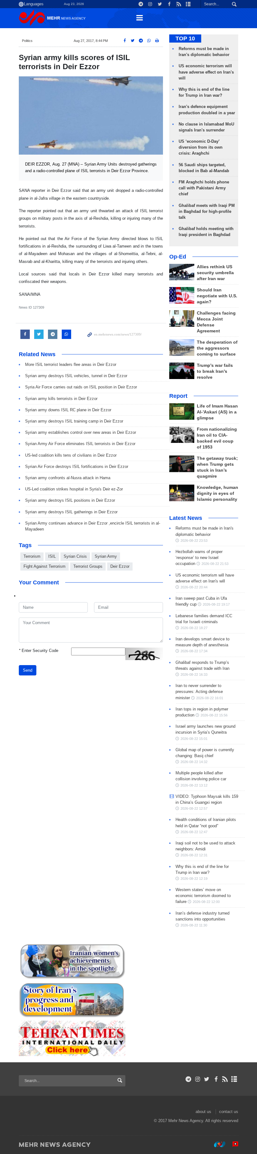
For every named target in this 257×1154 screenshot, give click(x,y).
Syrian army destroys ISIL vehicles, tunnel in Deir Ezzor (76, 375)
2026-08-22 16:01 (209, 698)
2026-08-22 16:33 (194, 674)
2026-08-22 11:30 (194, 925)
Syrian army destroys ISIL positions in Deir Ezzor (70, 500)
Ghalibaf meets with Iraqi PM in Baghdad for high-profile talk (207, 211)
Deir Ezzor (119, 566)
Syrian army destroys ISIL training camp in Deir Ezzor (74, 421)
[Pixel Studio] (232, 1144)
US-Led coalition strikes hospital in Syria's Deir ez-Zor (74, 489)
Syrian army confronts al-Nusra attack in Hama (67, 477)
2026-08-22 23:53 (194, 540)
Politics (27, 41)
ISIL (52, 556)
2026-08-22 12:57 (194, 808)
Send (27, 670)
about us (203, 1111)
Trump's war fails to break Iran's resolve (215, 371)
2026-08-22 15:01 (194, 739)
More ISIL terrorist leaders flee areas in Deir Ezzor (70, 364)
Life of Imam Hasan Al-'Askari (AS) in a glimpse (217, 412)
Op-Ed (177, 257)
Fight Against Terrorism (45, 566)
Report (178, 396)
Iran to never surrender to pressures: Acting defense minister (199, 691)
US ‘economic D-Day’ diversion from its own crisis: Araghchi (201, 147)
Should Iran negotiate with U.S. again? (217, 296)
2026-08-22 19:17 (216, 604)
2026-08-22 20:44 (194, 587)
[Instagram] (198, 1079)
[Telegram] (188, 1079)
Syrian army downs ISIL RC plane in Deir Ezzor (68, 410)
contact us (228, 1111)
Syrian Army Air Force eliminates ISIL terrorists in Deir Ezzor (80, 443)
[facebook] (216, 1079)
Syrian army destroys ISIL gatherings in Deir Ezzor (71, 512)
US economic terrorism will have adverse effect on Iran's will (206, 72)
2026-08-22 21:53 (215, 564)
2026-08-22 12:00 (206, 902)
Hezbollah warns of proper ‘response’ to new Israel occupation (199, 557)
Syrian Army (106, 556)
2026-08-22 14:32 (194, 762)
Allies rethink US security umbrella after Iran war (215, 272)
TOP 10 (185, 38)
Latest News (185, 518)
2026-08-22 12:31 (194, 855)
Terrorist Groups (87, 566)
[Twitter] (207, 1079)
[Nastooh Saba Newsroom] (216, 1144)
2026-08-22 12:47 (194, 832)
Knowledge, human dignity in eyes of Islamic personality (217, 493)
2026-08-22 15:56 (214, 715)
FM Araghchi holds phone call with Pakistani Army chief (204, 188)
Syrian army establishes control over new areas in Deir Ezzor (80, 432)
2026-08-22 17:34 (194, 651)
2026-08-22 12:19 (194, 878)
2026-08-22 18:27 (194, 628)
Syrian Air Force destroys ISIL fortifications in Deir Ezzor (76, 466)
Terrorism (32, 556)
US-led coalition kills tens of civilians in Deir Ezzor (71, 455)
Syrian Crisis (75, 556)
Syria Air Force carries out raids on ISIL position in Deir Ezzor (81, 387)
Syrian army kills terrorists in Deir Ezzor (61, 398)
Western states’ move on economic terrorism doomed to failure (203, 895)
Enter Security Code (38, 650)
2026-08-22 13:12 (194, 785)
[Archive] (234, 1079)
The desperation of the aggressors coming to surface (217, 348)
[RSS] (225, 1079)
